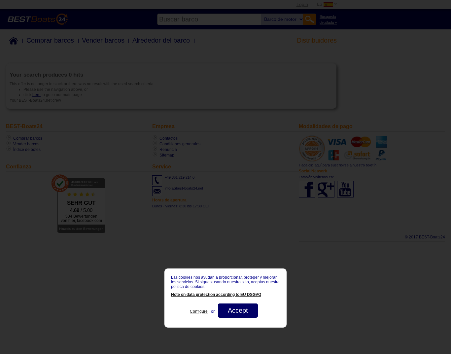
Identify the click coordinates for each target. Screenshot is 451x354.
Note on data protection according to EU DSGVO (216, 294)
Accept (238, 310)
